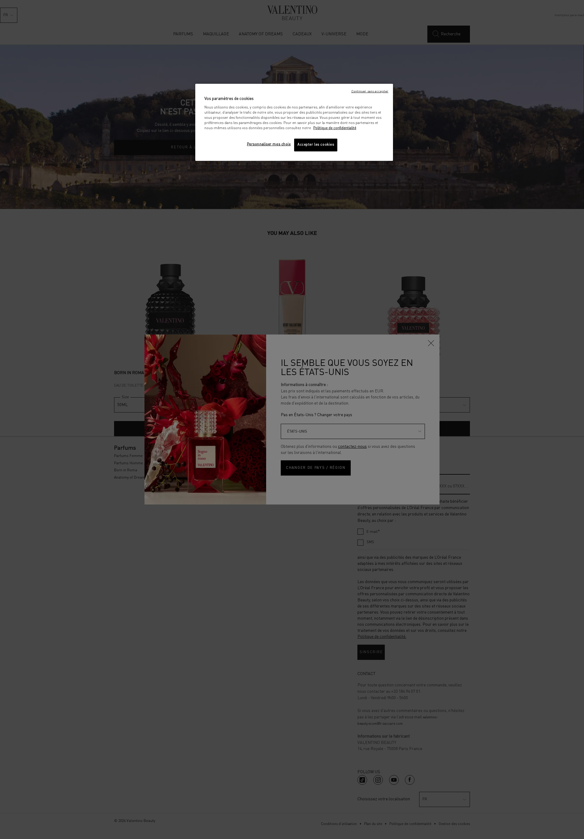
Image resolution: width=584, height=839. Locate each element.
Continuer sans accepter (369, 91)
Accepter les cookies (315, 145)
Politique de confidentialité (334, 128)
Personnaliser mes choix (269, 144)
